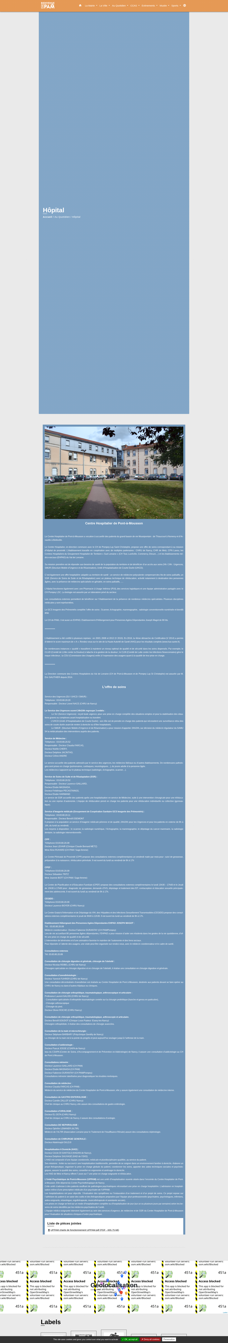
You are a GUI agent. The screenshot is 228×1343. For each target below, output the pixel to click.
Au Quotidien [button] (119, 5)
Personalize (169, 1339)
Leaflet (225, 1312)
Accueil (47, 217)
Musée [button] (163, 5)
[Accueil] (57, 6)
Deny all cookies (151, 1339)
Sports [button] (175, 5)
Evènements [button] (149, 5)
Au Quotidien (62, 217)
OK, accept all (130, 1339)
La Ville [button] (103, 5)
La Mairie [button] (90, 5)
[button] (80, 6)
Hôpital (76, 217)
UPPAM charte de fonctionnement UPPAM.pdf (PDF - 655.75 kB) (83, 1230)
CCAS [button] (134, 5)
